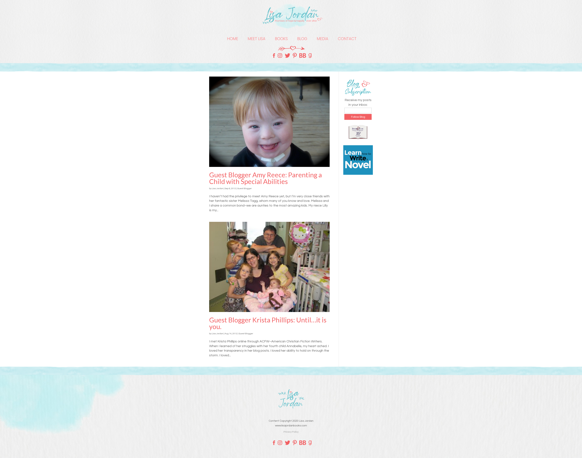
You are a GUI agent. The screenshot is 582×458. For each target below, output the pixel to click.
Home (232, 39)
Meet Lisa (256, 39)
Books (281, 39)
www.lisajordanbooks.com (291, 425)
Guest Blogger (244, 188)
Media (322, 39)
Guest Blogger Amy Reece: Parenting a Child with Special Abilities (265, 178)
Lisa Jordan (217, 188)
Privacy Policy (291, 432)
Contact (347, 39)
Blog (302, 39)
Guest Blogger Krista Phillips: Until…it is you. (267, 323)
